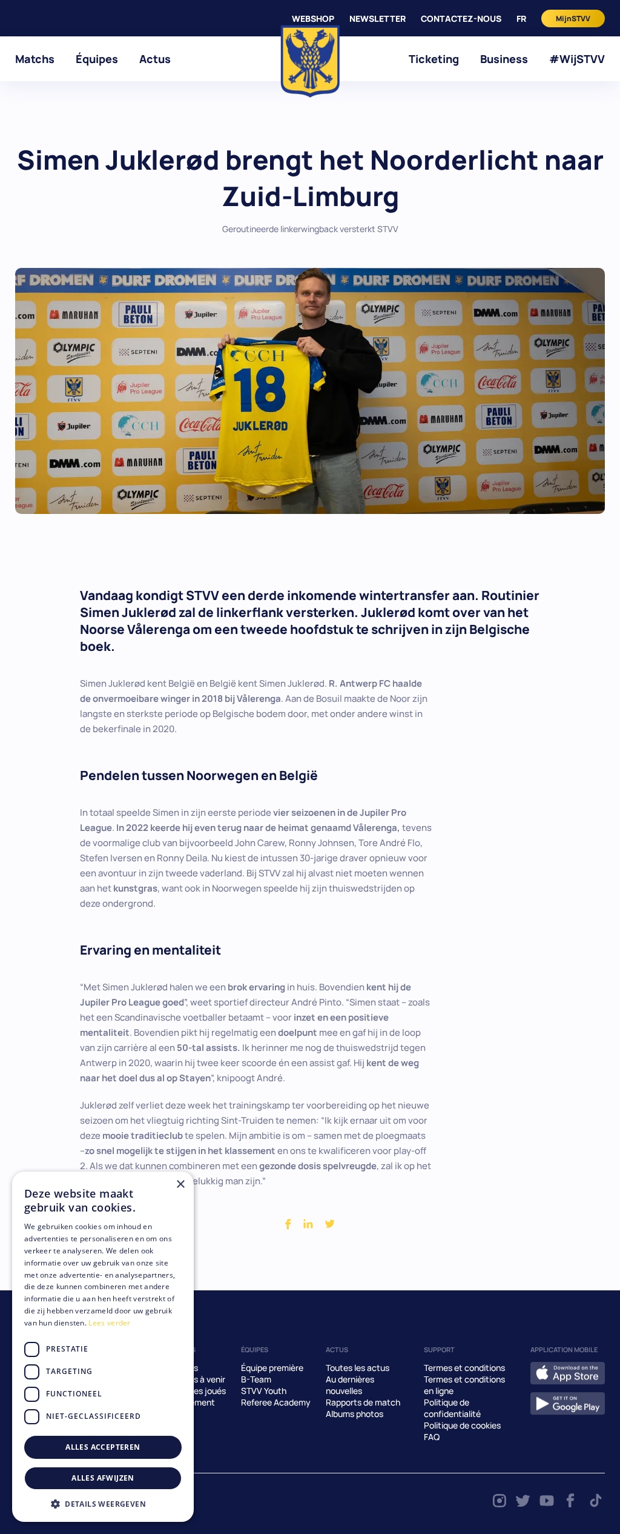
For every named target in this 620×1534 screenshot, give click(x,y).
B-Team (256, 1379)
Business (504, 59)
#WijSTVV (577, 59)
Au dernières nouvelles (350, 1384)
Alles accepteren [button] (102, 1447)
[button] (103, 1504)
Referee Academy (276, 1402)
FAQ (432, 1436)
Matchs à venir (196, 1379)
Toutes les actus (357, 1367)
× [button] (180, 1184)
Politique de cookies (462, 1425)
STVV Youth (263, 1390)
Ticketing (434, 59)
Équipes (97, 59)
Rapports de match (363, 1402)
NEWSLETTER (377, 18)
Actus (155, 59)
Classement (191, 1402)
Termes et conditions (464, 1367)
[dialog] (103, 1347)
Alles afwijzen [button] (102, 1478)
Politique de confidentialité (452, 1407)
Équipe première (272, 1367)
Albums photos (354, 1413)
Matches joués (197, 1390)
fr (521, 18)
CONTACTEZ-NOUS (461, 18)
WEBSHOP (313, 18)
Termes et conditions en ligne (464, 1384)
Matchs (34, 59)
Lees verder (109, 1323)
